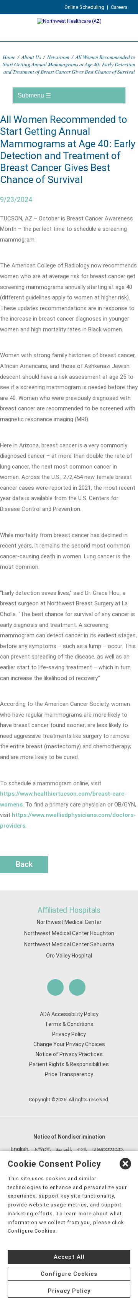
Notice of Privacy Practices (69, 1054)
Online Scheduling (84, 7)
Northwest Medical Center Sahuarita (69, 944)
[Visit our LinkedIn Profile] (77, 987)
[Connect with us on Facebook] (55, 987)
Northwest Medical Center (69, 922)
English (19, 1149)
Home (9, 56)
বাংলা (81, 1149)
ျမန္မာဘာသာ (107, 1149)
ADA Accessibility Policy (69, 1014)
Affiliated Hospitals (69, 910)
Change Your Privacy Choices (69, 1044)
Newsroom (58, 56)
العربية (63, 1149)
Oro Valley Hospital (69, 956)
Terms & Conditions (69, 1024)
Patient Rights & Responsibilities (69, 1064)
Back (24, 864)
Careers (119, 7)
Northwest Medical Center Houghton (69, 933)
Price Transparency (69, 1074)
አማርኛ (42, 1149)
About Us (31, 56)
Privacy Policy (69, 1034)
